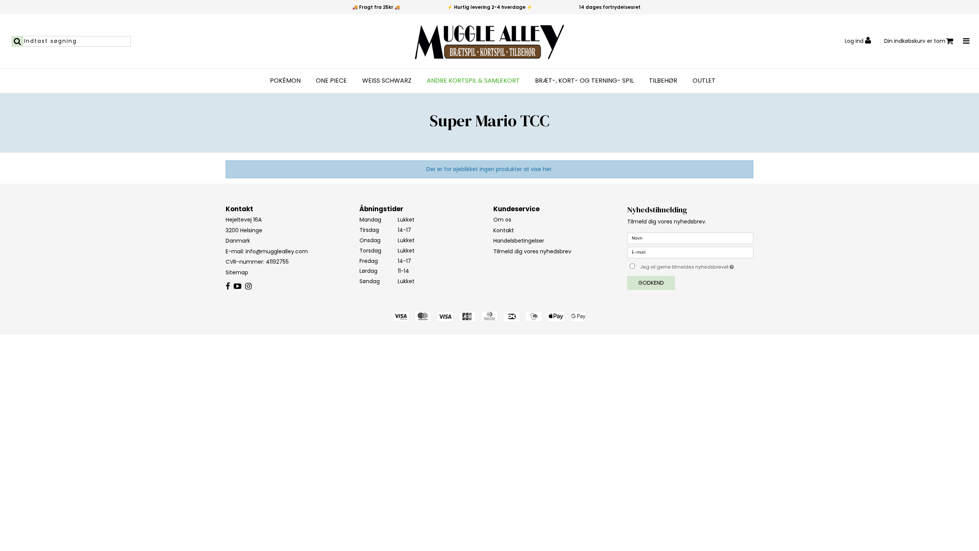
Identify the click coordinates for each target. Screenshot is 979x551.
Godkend (651, 283)
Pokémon (285, 81)
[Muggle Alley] (489, 41)
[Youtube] (237, 286)
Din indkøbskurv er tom (914, 41)
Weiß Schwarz (386, 81)
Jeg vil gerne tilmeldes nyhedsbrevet (696, 265)
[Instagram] (248, 286)
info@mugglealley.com (277, 251)
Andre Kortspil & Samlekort (473, 81)
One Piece (331, 81)
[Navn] (690, 238)
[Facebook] (228, 286)
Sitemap (237, 272)
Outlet (704, 81)
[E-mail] (690, 252)
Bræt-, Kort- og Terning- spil (584, 81)
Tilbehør (663, 81)
